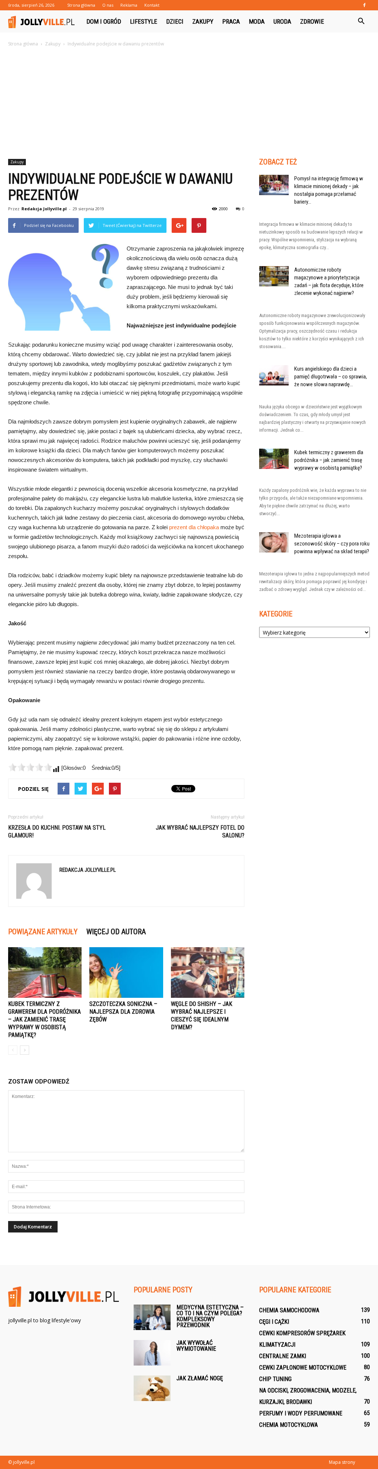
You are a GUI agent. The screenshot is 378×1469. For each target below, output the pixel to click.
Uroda (282, 21)
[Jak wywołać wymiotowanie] (152, 1353)
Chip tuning (275, 1379)
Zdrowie (312, 21)
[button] (361, 21)
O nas (107, 5)
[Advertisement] (189, 103)
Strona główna (81, 5)
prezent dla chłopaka (194, 527)
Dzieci (174, 21)
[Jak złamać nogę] (152, 1388)
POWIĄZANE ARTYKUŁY (43, 931)
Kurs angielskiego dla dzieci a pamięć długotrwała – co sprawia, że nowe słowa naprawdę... (330, 376)
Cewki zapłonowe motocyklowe (302, 1367)
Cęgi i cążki (274, 1321)
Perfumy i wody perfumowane (300, 1413)
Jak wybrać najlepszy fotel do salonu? (200, 831)
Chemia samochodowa (289, 1310)
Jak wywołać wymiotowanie (196, 1345)
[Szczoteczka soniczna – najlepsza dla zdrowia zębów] (126, 972)
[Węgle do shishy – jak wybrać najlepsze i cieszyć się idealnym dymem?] (207, 972)
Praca (231, 21)
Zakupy (202, 21)
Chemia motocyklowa (288, 1424)
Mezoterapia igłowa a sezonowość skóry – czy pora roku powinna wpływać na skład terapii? (332, 544)
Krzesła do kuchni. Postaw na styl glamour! (57, 831)
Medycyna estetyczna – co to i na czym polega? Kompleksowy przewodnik (210, 1316)
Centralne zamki (282, 1356)
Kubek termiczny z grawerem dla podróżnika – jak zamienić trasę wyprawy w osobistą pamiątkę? (44, 1019)
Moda (257, 21)
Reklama (128, 5)
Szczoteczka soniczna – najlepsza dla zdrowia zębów (123, 1011)
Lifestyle (143, 21)
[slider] (30, 767)
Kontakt (151, 5)
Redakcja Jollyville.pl (44, 208)
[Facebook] (364, 5)
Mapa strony (342, 1462)
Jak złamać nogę (199, 1378)
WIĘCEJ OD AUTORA (116, 931)
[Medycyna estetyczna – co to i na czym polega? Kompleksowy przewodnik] (152, 1317)
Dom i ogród (103, 21)
